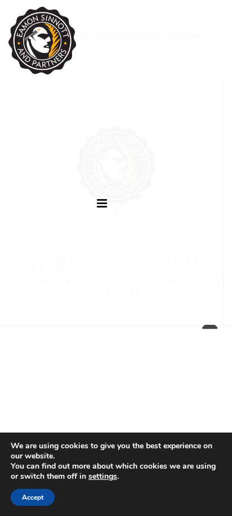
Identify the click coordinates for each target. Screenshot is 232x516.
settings (102, 476)
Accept (32, 497)
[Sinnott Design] (42, 40)
